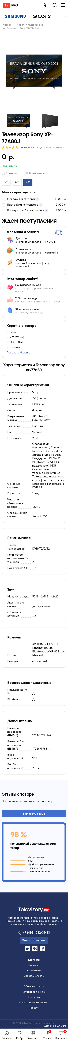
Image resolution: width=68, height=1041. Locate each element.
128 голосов (27, 147)
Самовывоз (34, 970)
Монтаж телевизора (36, 199)
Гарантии (34, 997)
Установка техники (34, 991)
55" (6, 182)
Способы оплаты (34, 975)
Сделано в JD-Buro (54, 1025)
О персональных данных (34, 1002)
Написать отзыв (34, 813)
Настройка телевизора (36, 204)
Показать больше (18, 352)
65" (17, 182)
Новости (34, 1007)
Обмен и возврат (34, 986)
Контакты (34, 959)
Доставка (34, 965)
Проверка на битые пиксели (36, 210)
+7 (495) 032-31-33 (36, 932)
